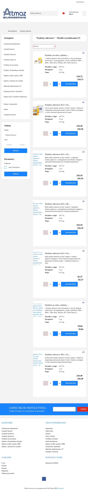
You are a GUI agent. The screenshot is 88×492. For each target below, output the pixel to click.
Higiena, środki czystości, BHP (13, 75)
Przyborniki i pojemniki (53, 446)
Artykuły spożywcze (10, 60)
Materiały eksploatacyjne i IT (13, 86)
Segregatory (49, 428)
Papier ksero (49, 431)
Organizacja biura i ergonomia (13, 91)
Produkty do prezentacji (11, 65)
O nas (61, 25)
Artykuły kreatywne (10, 54)
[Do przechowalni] (81, 84)
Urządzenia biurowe (10, 115)
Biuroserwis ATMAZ (52, 463)
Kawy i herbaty (50, 436)
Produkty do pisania (52, 439)
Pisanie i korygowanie (11, 104)
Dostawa (4, 468)
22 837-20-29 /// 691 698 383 (3, 2)
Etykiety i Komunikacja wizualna (14, 70)
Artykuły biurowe (9, 49)
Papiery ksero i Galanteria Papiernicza (15, 97)
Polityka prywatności (8, 473)
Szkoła (6, 109)
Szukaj (16, 151)
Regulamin (5, 471)
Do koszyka (71, 84)
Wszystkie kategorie (12, 25)
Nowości (40, 25)
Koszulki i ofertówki (52, 452)
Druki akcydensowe (52, 441)
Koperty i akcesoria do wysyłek (13, 81)
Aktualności (51, 25)
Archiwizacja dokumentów (12, 44)
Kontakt (69, 25)
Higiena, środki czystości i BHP (55, 444)
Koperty (48, 433)
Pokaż (15, 174)
